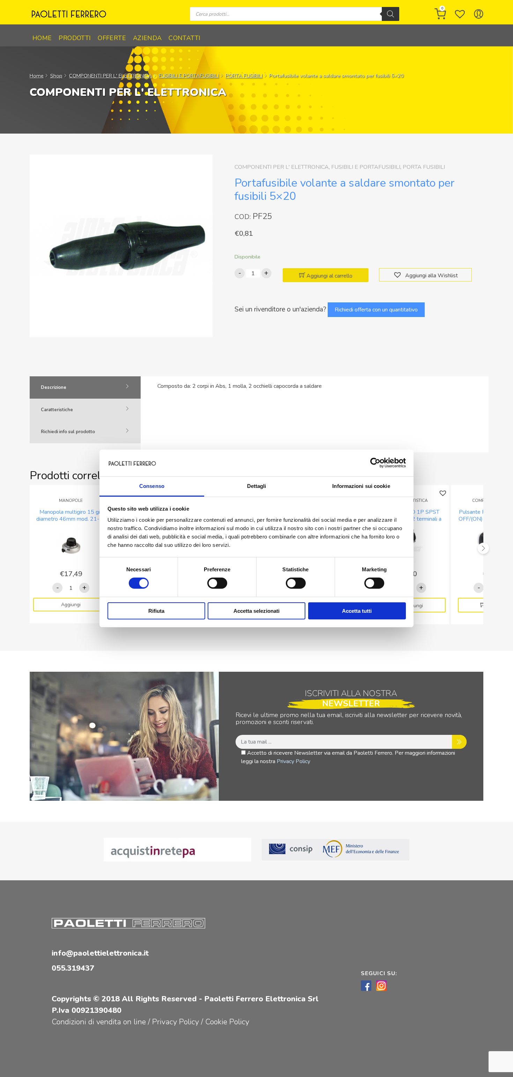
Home (42, 38)
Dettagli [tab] (256, 486)
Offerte (112, 38)
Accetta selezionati (256, 611)
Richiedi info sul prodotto (68, 432)
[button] (398, 275)
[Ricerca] (390, 14)
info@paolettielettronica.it (100, 953)
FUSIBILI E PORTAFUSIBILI (189, 75)
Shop (56, 75)
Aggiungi (71, 604)
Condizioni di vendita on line (99, 1022)
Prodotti (75, 38)
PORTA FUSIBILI (243, 75)
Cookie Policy (227, 1022)
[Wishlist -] (460, 13)
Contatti (184, 38)
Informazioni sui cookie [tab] (361, 486)
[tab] (85, 387)
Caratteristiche (57, 410)
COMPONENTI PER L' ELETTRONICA (110, 75)
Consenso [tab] (151, 486)
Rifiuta (156, 611)
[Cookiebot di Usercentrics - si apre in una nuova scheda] (375, 463)
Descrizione (53, 387)
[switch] (217, 583)
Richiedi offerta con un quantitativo (376, 310)
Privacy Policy (293, 761)
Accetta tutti (357, 611)
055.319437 (73, 968)
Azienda (147, 38)
